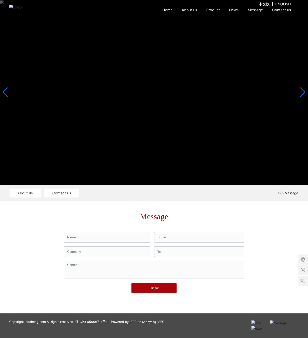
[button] (303, 92)
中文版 (264, 4)
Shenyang (149, 322)
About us (25, 193)
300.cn (136, 322)
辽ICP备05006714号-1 (92, 322)
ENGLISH (283, 4)
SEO (161, 322)
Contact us (61, 193)
